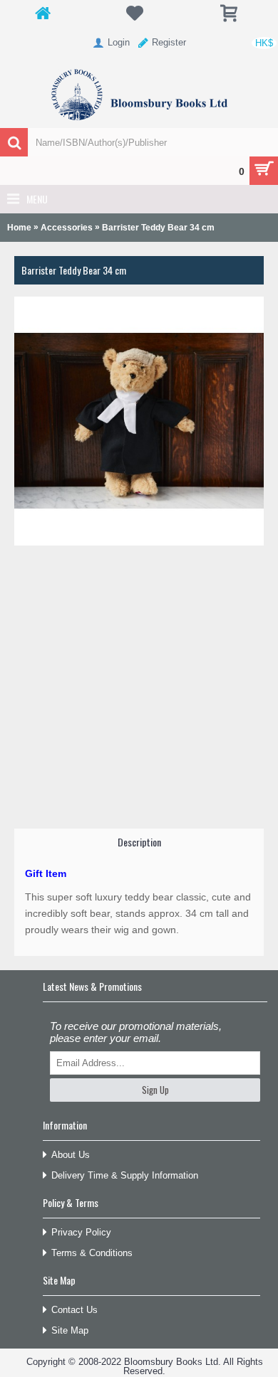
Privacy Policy (81, 1232)
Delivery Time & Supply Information (124, 1175)
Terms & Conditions (92, 1253)
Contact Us (74, 1309)
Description (139, 841)
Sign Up (155, 1090)
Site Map (69, 1330)
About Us (70, 1154)
